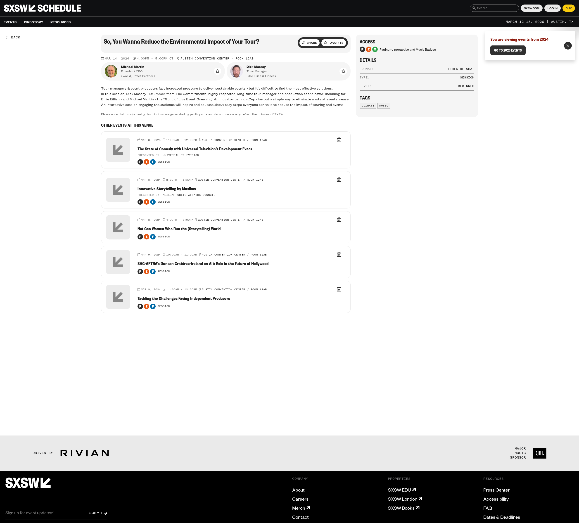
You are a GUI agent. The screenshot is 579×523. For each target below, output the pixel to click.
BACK (14, 37)
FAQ (487, 508)
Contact (300, 517)
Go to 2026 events (508, 50)
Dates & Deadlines (501, 517)
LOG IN (553, 8)
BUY (569, 8)
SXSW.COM (531, 8)
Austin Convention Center (204, 58)
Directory (33, 22)
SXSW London (402, 499)
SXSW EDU (399, 489)
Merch (298, 508)
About (298, 489)
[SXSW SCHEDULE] (42, 8)
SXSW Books (401, 508)
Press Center (496, 489)
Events (10, 22)
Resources (60, 22)
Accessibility (496, 499)
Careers (300, 499)
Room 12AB (244, 58)
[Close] (568, 46)
